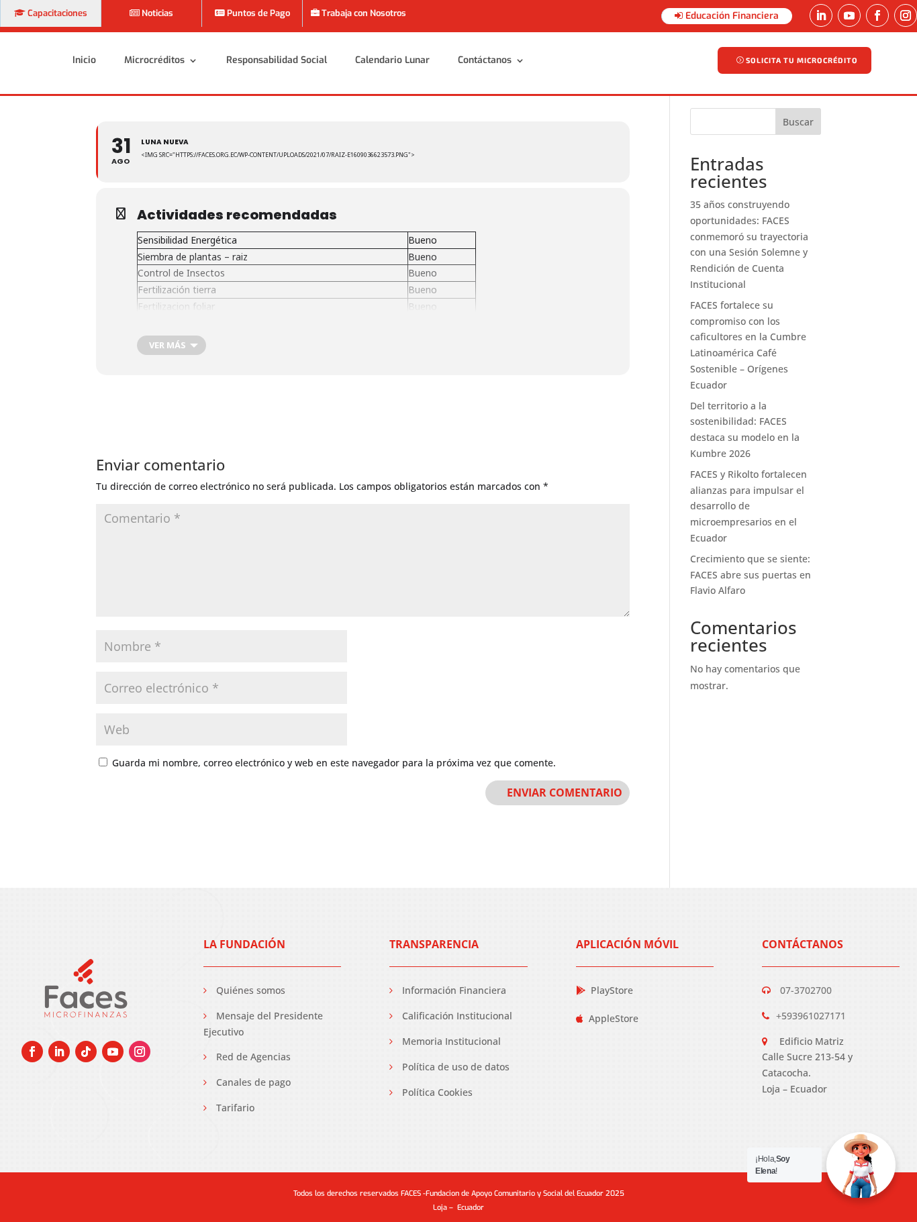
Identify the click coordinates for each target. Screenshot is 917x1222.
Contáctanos (485, 60)
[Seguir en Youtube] (849, 15)
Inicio (84, 60)
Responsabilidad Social (276, 60)
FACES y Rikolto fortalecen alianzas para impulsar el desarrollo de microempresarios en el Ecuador (748, 506)
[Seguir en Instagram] (905, 15)
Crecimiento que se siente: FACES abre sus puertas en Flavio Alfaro (750, 574)
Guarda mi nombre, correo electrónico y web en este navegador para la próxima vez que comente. (334, 762)
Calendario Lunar (392, 60)
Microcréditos (154, 60)
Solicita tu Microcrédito (802, 60)
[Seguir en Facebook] (877, 15)
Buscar (798, 121)
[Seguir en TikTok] (86, 1051)
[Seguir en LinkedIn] (821, 15)
